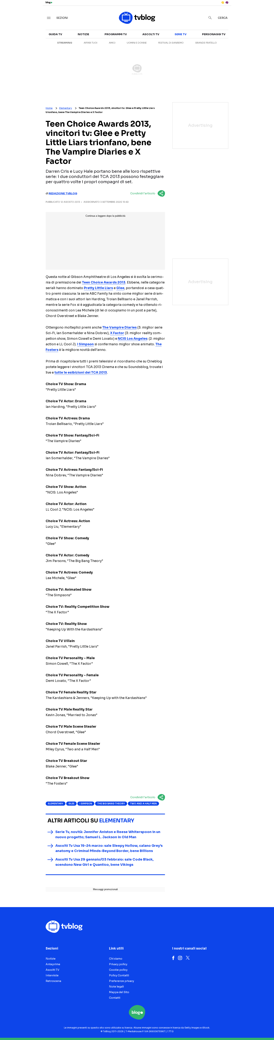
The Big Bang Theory (111, 803)
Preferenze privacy (121, 981)
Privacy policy (118, 964)
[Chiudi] (265, 10)
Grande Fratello (206, 42)
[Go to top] (235, 1027)
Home (49, 108)
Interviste (238, 36)
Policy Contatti (119, 975)
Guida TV (55, 34)
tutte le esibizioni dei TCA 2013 (80, 373)
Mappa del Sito (119, 992)
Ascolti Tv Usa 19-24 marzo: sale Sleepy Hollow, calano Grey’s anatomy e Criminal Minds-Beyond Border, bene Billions (109, 848)
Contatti (114, 997)
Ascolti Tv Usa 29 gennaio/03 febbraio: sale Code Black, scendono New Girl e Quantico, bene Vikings (104, 862)
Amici (112, 42)
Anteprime (53, 964)
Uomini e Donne (137, 42)
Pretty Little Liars (98, 288)
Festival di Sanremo (171, 42)
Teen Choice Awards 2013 (103, 282)
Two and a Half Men (143, 803)
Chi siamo (115, 958)
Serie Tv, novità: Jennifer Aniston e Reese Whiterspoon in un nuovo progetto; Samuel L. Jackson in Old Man (107, 834)
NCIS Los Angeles (132, 339)
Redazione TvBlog (63, 193)
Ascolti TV (150, 34)
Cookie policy (118, 969)
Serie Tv (180, 34)
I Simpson (85, 344)
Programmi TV (116, 34)
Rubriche (237, 43)
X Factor (117, 333)
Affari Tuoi (90, 42)
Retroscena (53, 981)
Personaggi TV (213, 34)
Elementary (65, 108)
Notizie (83, 34)
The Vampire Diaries (119, 327)
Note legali (116, 986)
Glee (120, 288)
